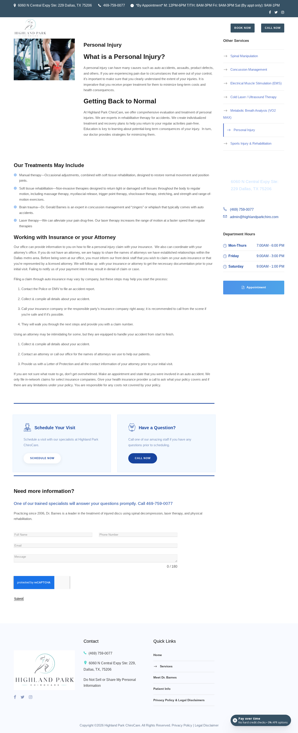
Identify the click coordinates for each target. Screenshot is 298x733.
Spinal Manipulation (244, 56)
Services (166, 666)
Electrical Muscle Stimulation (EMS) (256, 83)
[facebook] (270, 12)
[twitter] (276, 12)
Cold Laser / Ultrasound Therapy (253, 97)
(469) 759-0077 (100, 653)
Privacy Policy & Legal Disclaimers (179, 700)
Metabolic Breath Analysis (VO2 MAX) (249, 114)
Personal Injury (244, 130)
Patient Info (162, 688)
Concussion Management (248, 69)
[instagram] (282, 12)
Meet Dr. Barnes (165, 677)
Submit (18, 598)
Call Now (273, 27)
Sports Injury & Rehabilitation (250, 143)
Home (157, 655)
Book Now (242, 27)
